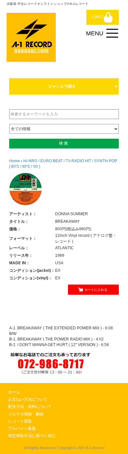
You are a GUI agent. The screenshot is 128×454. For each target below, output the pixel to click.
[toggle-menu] (112, 33)
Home (14, 161)
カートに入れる (95, 289)
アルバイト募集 (22, 428)
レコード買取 (20, 421)
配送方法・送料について (30, 406)
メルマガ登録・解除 (26, 414)
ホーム (14, 392)
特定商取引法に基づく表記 (31, 435)
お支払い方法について (28, 399)
